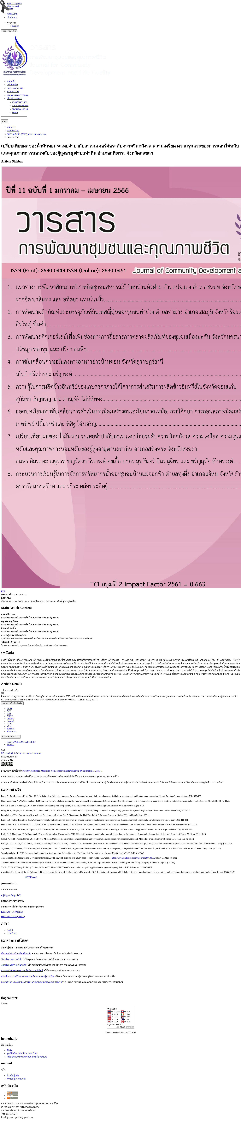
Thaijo (9, 1050)
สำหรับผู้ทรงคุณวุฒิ (16, 1079)
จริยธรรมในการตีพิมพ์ (17, 95)
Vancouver (11, 731)
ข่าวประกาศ (13, 91)
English (15, 26)
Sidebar (10, 8)
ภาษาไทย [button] (11, 23)
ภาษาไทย (11, 933)
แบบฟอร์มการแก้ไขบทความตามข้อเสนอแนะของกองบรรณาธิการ (33, 982)
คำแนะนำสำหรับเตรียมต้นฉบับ (16, 953)
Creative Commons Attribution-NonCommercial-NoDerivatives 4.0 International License (62, 771)
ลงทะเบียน (12, 14)
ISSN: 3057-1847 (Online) (13, 916)
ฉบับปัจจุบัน (12, 84)
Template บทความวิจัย (11, 959)
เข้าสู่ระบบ (12, 17)
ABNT (10, 716)
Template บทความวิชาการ (13, 965)
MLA (9, 726)
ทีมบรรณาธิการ (20, 109)
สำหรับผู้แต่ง (13, 1075)
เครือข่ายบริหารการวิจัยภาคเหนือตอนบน (27, 1057)
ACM (9, 708)
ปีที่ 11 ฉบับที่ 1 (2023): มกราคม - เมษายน (26, 134)
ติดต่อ (15, 112)
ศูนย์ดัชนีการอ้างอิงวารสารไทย (22, 1053)
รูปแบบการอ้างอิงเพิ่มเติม (12, 703)
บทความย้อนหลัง (15, 88)
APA (9, 713)
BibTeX (10, 744)
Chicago (10, 718)
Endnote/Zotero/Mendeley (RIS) (21, 742)
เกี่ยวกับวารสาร (19, 102)
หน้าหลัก (11, 81)
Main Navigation (14, 3)
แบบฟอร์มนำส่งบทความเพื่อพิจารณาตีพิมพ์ (22, 970)
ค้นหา (4, 121)
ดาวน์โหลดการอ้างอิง (11, 737)
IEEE (9, 723)
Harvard (10, 721)
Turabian (11, 728)
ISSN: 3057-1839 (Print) (12, 912)
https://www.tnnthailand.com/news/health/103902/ (134, 858)
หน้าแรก (11, 127)
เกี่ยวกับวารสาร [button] (14, 98)
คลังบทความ (13, 130)
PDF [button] (3, 591)
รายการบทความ (20, 105)
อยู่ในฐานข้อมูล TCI (11, 895)
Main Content (13, 6)
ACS (9, 711)
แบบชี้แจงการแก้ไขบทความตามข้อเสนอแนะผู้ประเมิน (27, 976)
